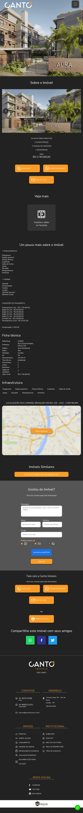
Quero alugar (25, 738)
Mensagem (25, 504)
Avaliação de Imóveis (27, 755)
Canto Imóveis (41, 665)
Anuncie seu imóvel (26, 747)
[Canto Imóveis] (18, 6)
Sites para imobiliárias (41, 807)
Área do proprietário (55, 747)
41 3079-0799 (25, 699)
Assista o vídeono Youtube (41, 224)
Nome (23, 520)
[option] (41, 38)
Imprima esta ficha (42, 619)
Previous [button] (2, 39)
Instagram (36, 794)
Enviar (41, 561)
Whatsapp (30, 640)
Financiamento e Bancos (29, 751)
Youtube (35, 789)
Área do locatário (53, 742)
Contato (49, 738)
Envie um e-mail (41, 180)
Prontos (22, 734)
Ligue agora (26, 168)
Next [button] (81, 39)
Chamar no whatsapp (57, 168)
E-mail (23, 530)
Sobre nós (50, 734)
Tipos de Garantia (53, 751)
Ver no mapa (51, 706)
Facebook (41, 640)
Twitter (52, 640)
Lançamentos (24, 742)
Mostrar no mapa (41, 432)
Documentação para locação (27, 762)
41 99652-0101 (26, 705)
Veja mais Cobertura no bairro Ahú (41, 474)
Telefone (45, 520)
